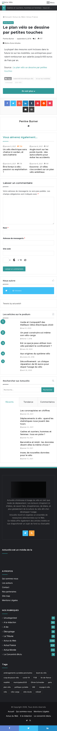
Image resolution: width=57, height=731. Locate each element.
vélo (5, 692)
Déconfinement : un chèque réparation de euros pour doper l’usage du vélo (34, 364)
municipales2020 (20, 682)
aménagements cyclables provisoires (18, 673)
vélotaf (38, 692)
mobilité (7, 682)
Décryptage (9, 631)
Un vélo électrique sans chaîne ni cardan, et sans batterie (15, 152)
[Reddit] (43, 103)
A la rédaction (10, 622)
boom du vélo (41, 673)
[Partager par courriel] (25, 109)
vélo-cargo (15, 692)
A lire (6, 627)
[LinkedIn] (25, 103)
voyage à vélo (44, 687)
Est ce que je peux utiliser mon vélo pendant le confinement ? (36, 344)
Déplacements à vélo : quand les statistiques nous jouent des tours (36, 421)
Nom (5, 228)
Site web (7, 249)
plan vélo (18, 82)
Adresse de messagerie (14, 238)
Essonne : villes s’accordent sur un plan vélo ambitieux (42, 169)
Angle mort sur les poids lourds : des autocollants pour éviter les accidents (40, 153)
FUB (35, 678)
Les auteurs (7, 583)
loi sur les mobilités (43, 79)
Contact (5, 587)
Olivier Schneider (37, 682)
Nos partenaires (9, 591)
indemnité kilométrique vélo (23, 79)
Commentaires (47, 402)
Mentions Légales (10, 600)
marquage (8, 82)
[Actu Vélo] (7, 2)
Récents (10, 402)
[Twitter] (25, 533)
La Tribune (8, 636)
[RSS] (31, 533)
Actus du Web (19, 17)
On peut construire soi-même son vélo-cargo (35, 334)
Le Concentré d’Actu (13, 654)
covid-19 (26, 678)
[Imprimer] (31, 109)
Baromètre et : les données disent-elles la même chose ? (37, 443)
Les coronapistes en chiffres (35, 410)
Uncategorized (10, 618)
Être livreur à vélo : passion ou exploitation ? (15, 169)
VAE (33, 687)
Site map (6, 596)
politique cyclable (21, 687)
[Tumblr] (31, 103)
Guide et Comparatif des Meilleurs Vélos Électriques (36, 323)
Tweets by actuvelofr (12, 303)
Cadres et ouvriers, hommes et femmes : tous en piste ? (31, 8)
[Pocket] (50, 103)
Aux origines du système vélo (35, 353)
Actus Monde (10, 650)
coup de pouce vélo (11, 678)
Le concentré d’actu (42, 716)
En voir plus (27, 91)
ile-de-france (46, 678)
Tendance (28, 402)
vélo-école (27, 692)
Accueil (8, 17)
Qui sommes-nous (10, 579)
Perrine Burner (8, 39)
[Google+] (19, 103)
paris (50, 682)
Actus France (32, 17)
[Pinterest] (37, 103)
